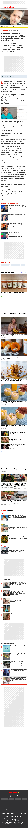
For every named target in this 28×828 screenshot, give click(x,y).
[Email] (13, 77)
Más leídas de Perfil (8, 643)
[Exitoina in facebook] (14, 796)
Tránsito (21, 809)
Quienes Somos (18, 803)
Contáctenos (7, 806)
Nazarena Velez (15, 264)
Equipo (22, 806)
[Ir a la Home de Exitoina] (10, 7)
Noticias (18, 799)
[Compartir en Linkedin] (10, 77)
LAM (5, 81)
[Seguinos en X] (17, 796)
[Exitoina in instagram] (11, 796)
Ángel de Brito (13, 87)
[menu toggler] (2, 7)
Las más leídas (6, 580)
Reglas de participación (10, 809)
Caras (11, 799)
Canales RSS (9, 803)
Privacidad (15, 806)
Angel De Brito (5, 264)
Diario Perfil (5, 799)
